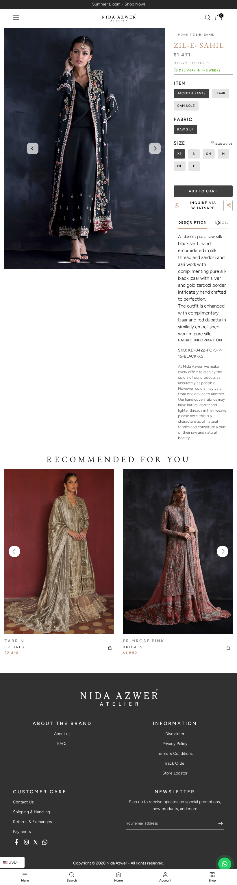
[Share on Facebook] (219, 212)
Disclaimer (174, 733)
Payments (22, 831)
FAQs (62, 743)
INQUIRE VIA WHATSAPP (203, 205)
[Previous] (32, 148)
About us (62, 733)
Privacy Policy (174, 743)
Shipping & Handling (31, 811)
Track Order (175, 763)
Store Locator (175, 773)
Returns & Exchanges (32, 821)
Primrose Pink (143, 641)
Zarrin (14, 641)
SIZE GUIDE (224, 144)
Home (183, 34)
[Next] (155, 148)
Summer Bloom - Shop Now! (118, 4)
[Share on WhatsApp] (230, 212)
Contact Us (23, 802)
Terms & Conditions (175, 753)
